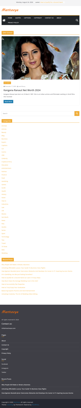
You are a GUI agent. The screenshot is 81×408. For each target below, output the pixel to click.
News (3, 220)
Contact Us (49, 18)
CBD (3, 155)
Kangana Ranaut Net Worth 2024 (22, 90)
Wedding (5, 253)
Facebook (5, 364)
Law (3, 207)
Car (3, 149)
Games (4, 184)
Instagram (5, 368)
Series (4, 230)
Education (5, 165)
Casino (4, 152)
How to (4, 201)
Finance (4, 175)
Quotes (18, 18)
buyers (4, 142)
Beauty (4, 132)
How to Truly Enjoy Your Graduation (13, 287)
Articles (4, 129)
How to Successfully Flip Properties (13, 284)
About (59, 18)
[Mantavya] (4, 20)
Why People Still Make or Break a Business (16, 265)
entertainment (6, 168)
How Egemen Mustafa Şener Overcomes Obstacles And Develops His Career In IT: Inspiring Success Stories (37, 271)
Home (10, 18)
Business (5, 139)
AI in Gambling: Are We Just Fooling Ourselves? (17, 274)
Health (4, 191)
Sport (3, 233)
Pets (3, 224)
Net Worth (7, 83)
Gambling (5, 181)
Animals (4, 126)
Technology (5, 237)
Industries (5, 204)
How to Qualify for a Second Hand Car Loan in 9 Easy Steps (21, 278)
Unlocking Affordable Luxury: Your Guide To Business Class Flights (23, 268)
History (4, 194)
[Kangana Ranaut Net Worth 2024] (40, 58)
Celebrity (5, 158)
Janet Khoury (21, 86)
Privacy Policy (13, 23)
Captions (27, 18)
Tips (3, 240)
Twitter (4, 372)
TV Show (4, 246)
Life (3, 211)
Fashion (4, 171)
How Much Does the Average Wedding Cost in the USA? (20, 281)
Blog (3, 136)
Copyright (38, 18)
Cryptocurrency (7, 162)
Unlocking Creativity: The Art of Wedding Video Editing (19, 294)
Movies (4, 214)
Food (3, 178)
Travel (4, 243)
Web (3, 250)
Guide (4, 188)
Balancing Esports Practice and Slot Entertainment (18, 291)
